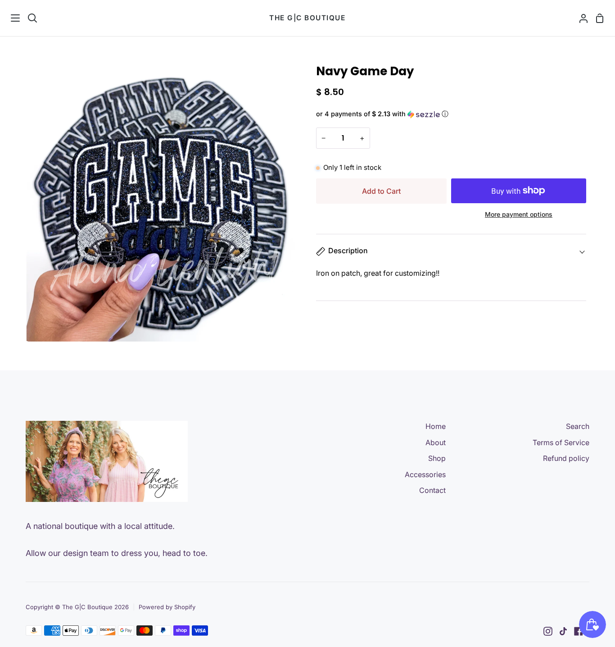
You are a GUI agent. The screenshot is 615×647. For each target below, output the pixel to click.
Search (577, 426)
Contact (432, 490)
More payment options (518, 214)
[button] (451, 114)
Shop (437, 458)
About (435, 442)
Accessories (425, 474)
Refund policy (566, 458)
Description (348, 250)
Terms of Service (561, 442)
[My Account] (580, 18)
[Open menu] (10, 18)
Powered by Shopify (167, 607)
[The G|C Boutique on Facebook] (578, 631)
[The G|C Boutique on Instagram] (547, 631)
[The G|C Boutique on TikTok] (563, 631)
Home (435, 426)
